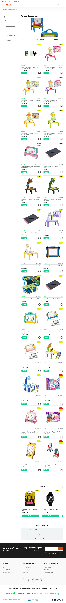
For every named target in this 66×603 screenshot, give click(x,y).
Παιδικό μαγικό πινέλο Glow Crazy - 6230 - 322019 (30, 299)
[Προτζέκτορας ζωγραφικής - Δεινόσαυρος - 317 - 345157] (31, 186)
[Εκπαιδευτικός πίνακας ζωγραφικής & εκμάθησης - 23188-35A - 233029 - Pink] (31, 417)
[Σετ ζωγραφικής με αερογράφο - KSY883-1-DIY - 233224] (53, 384)
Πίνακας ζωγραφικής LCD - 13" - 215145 (52, 298)
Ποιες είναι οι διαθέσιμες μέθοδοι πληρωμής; (32, 529)
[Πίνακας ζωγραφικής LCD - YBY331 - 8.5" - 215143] (53, 153)
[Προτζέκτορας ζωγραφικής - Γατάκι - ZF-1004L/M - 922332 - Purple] (53, 87)
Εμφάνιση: (56, 39)
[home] (5, 9)
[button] (24, 73)
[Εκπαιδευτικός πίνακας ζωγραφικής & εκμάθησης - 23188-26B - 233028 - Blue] (31, 318)
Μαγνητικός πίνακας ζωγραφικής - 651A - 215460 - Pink (30, 365)
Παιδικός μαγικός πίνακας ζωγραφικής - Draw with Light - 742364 (29, 68)
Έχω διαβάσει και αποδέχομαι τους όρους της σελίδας (54, 552)
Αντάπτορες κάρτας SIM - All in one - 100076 (29, 510)
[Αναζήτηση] (60, 4)
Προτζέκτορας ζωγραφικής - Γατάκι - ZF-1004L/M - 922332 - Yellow (29, 134)
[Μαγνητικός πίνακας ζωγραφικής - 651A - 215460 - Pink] (31, 351)
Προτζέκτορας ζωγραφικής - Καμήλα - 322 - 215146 (53, 365)
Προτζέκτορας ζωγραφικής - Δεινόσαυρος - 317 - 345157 (30, 200)
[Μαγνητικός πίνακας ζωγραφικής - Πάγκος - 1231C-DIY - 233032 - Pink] (31, 153)
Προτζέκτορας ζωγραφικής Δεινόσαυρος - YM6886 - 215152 (30, 398)
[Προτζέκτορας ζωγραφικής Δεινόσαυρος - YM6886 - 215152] (31, 384)
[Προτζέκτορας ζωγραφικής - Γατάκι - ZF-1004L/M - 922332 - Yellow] (31, 120)
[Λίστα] (25, 39)
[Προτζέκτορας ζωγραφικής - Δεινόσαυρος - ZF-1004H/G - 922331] (53, 120)
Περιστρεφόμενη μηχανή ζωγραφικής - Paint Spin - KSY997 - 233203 (52, 431)
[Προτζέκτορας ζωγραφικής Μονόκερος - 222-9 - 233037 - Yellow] (31, 252)
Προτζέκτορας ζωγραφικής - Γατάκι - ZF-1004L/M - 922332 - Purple (52, 101)
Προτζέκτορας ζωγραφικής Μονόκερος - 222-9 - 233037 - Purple (53, 233)
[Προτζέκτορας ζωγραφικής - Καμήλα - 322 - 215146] (53, 351)
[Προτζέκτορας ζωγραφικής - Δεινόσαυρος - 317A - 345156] (53, 186)
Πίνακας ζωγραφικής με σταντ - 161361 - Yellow (29, 464)
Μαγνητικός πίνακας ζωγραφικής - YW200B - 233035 (53, 266)
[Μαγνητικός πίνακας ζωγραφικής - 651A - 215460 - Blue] (53, 318)
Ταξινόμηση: (36, 39)
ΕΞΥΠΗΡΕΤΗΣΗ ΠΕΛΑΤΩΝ (51, 563)
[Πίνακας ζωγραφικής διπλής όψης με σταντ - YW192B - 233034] (53, 450)
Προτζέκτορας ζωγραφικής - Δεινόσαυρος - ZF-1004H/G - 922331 (53, 134)
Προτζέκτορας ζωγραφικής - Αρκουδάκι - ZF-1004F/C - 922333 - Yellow (30, 101)
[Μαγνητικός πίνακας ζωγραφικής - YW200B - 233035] (53, 252)
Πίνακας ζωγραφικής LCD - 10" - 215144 (29, 232)
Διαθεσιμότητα (9, 35)
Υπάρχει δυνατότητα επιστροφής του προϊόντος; (33, 538)
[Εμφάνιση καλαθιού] (63, 4)
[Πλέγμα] (23, 39)
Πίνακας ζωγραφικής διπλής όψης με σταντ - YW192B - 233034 (53, 464)
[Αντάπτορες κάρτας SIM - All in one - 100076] (30, 499)
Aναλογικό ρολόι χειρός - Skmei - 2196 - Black (50, 510)
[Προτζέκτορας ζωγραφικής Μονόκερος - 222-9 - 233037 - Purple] (53, 219)
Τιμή (6, 20)
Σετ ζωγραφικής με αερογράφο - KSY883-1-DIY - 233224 (53, 398)
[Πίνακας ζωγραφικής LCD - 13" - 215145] (53, 285)
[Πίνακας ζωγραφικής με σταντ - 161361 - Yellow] (31, 450)
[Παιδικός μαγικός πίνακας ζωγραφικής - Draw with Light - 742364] (31, 54)
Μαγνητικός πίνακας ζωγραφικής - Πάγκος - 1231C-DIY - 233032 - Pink (30, 167)
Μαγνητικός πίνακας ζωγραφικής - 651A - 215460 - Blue (52, 332)
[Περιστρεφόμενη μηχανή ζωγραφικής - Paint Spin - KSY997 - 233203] (53, 417)
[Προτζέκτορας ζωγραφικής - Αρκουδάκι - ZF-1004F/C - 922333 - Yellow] (31, 87)
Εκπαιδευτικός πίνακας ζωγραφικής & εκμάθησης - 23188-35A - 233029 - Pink (29, 431)
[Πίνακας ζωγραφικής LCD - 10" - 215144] (31, 219)
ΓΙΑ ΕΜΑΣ (5, 563)
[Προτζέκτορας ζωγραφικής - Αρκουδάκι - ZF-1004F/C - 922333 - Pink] (53, 54)
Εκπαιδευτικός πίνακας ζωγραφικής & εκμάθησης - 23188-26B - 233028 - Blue (29, 332)
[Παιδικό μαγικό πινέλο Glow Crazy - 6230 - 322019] (31, 285)
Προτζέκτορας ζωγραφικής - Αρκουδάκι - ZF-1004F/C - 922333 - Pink (53, 68)
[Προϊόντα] (2, 4)
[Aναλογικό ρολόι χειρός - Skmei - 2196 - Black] (50, 499)
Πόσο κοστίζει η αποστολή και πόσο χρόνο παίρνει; (34, 534)
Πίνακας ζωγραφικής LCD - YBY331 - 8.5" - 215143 (52, 167)
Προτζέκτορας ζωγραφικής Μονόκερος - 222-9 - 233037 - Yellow (30, 266)
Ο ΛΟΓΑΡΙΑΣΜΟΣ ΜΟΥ (29, 563)
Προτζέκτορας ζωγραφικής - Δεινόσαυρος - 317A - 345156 (53, 200)
